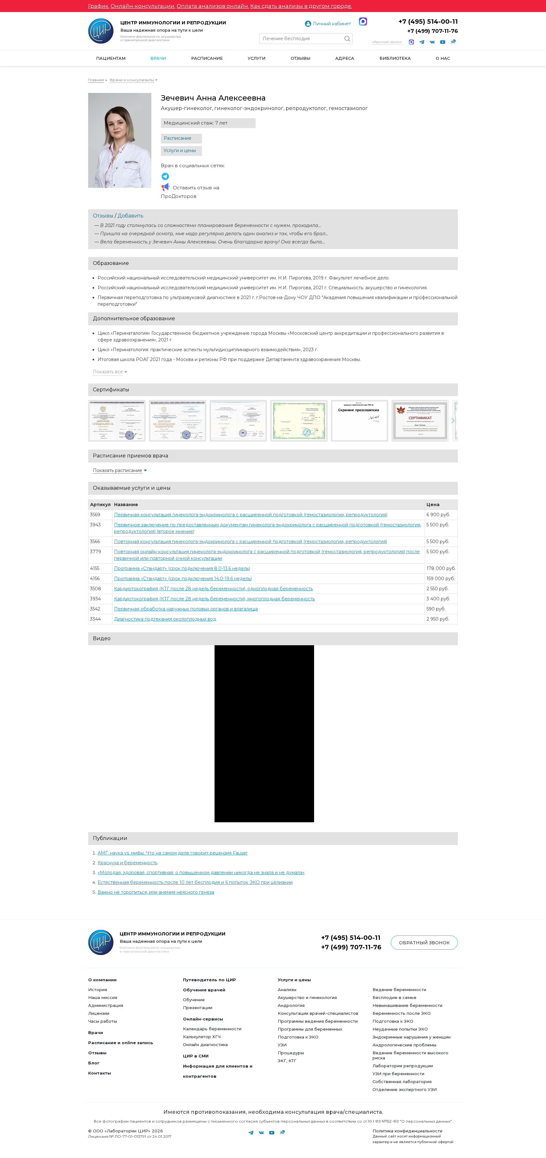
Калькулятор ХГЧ (202, 1036)
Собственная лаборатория (402, 1081)
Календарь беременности (212, 1028)
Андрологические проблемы (404, 1044)
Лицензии (98, 1013)
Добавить (130, 216)
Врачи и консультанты (132, 79)
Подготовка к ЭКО (298, 1036)
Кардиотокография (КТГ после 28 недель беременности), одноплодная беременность (213, 588)
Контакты (99, 1072)
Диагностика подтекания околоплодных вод (165, 619)
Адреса (344, 58)
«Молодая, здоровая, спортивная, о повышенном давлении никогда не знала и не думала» (201, 872)
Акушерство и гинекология (307, 997)
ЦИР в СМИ (196, 1055)
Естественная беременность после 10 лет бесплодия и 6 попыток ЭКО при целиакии (195, 882)
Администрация (105, 1005)
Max (363, 21)
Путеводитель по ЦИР (209, 979)
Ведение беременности (399, 989)
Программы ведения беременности (318, 1021)
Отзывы (300, 58)
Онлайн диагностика (205, 1044)
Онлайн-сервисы (203, 1018)
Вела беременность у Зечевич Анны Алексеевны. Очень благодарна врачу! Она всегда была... (212, 242)
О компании (102, 979)
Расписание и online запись (120, 1042)
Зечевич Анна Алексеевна (165, 176)
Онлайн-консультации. (143, 6)
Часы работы (102, 1021)
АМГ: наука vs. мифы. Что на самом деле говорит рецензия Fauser (173, 853)
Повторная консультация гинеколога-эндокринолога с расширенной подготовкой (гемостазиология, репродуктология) (250, 541)
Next (452, 421)
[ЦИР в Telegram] (422, 42)
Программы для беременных (310, 1029)
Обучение (194, 999)
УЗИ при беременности (398, 1073)
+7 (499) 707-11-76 (432, 31)
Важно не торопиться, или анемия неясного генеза (156, 892)
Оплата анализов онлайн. (213, 6)
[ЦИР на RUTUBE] (453, 42)
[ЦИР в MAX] (411, 42)
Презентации (197, 1007)
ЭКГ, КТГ (287, 1060)
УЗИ (282, 1044)
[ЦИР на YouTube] (442, 42)
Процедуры (291, 1052)
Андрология (291, 1005)
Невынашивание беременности (407, 1005)
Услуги (256, 58)
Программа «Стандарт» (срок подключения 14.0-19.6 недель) (183, 578)
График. (98, 6)
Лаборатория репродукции (403, 1065)
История (97, 989)
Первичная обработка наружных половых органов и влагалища (186, 609)
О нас (443, 58)
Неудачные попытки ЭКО (400, 1029)
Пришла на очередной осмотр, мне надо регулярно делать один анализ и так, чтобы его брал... (214, 233)
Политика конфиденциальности (407, 1130)
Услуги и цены (180, 150)
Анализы (287, 989)
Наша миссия (102, 997)
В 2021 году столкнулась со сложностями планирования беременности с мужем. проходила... (210, 225)
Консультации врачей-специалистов (318, 1013)
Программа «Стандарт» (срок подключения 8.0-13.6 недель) (182, 568)
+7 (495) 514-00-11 (428, 21)
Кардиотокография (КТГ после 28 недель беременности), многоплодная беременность (214, 599)
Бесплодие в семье (394, 997)
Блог (94, 1062)
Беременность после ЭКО (402, 1013)
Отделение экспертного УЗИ (405, 1089)
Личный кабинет (332, 24)
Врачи (158, 58)
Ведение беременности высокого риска (410, 1055)
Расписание (207, 58)
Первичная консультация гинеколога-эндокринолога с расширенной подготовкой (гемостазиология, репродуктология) (250, 515)
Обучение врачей (204, 989)
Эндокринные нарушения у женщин (412, 1036)
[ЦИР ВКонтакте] (432, 42)
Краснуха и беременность (127, 863)
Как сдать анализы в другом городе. (301, 6)
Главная (96, 79)
